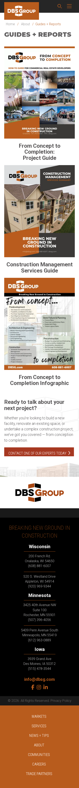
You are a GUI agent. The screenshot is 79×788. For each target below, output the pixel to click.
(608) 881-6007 (39, 566)
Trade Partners (39, 773)
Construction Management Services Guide (40, 267)
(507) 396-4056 (39, 620)
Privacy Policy (61, 701)
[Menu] (69, 6)
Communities (39, 754)
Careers (39, 764)
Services (39, 726)
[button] (60, 6)
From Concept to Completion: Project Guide (39, 152)
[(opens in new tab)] (39, 92)
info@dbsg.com (39, 679)
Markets (39, 716)
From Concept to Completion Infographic (39, 380)
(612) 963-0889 (39, 640)
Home (10, 24)
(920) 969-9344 (39, 586)
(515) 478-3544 (39, 669)
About (25, 24)
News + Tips (39, 735)
